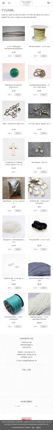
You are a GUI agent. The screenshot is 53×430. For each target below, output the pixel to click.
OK (36, 406)
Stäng (38, 427)
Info (10, 56)
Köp (18, 56)
